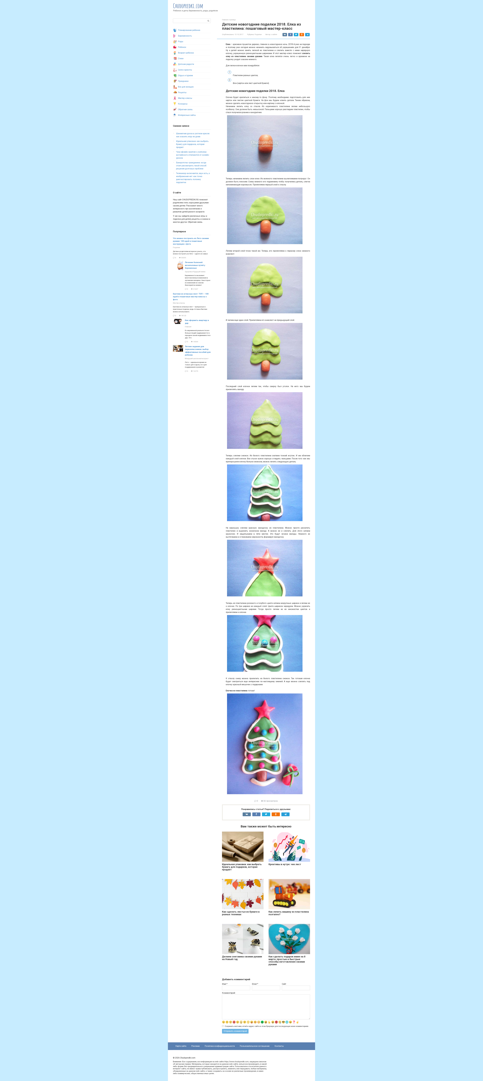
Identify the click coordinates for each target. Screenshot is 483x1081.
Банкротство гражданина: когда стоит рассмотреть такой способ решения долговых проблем (191, 165)
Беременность (185, 36)
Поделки (258, 34)
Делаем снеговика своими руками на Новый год (242, 958)
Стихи (180, 58)
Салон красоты (185, 70)
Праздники (183, 81)
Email (255, 984)
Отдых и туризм (185, 75)
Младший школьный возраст (197, 358)
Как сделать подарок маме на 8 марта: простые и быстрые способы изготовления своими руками (287, 960)
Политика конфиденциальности (220, 1046)
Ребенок (182, 47)
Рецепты (182, 92)
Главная (188, 327)
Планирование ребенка (189, 30)
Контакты (279, 1046)
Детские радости (186, 64)
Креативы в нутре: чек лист (285, 864)
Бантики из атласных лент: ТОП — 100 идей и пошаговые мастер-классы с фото (191, 297)
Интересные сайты (187, 115)
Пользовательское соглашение (255, 1046)
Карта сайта (180, 1046)
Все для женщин (186, 87)
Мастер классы (185, 98)
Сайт (284, 984)
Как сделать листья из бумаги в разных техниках (241, 913)
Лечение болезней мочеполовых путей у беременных (195, 265)
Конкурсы (183, 104)
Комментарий (228, 993)
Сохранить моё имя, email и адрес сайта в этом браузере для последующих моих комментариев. (267, 1026)
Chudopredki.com (188, 6)
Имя (224, 984)
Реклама (195, 1046)
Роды (180, 41)
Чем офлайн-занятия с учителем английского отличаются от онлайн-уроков (192, 155)
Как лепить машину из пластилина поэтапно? (289, 913)
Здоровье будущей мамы (195, 272)
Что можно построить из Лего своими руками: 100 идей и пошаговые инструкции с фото (191, 241)
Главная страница (229, 20)
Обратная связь (185, 109)
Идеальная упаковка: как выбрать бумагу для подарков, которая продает (242, 867)
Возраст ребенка (186, 53)
